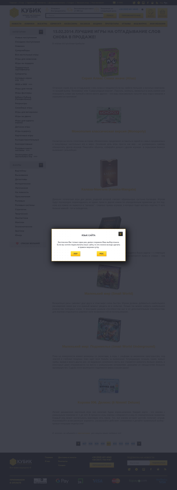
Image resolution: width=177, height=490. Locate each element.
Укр (75, 254)
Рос (102, 254)
